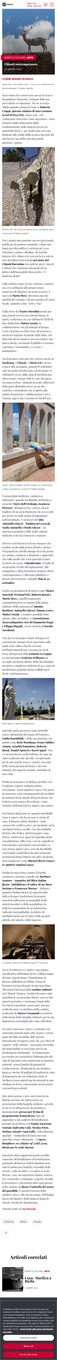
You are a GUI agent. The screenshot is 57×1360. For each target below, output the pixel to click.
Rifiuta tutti (28, 1346)
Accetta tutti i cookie (28, 1354)
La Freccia (29, 1209)
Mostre (23, 1221)
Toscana (37, 1221)
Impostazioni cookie (28, 1337)
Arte (30, 57)
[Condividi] (15, 1233)
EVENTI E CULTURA (14, 57)
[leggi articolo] (12, 1279)
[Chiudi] (53, 1305)
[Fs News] (9, 4)
